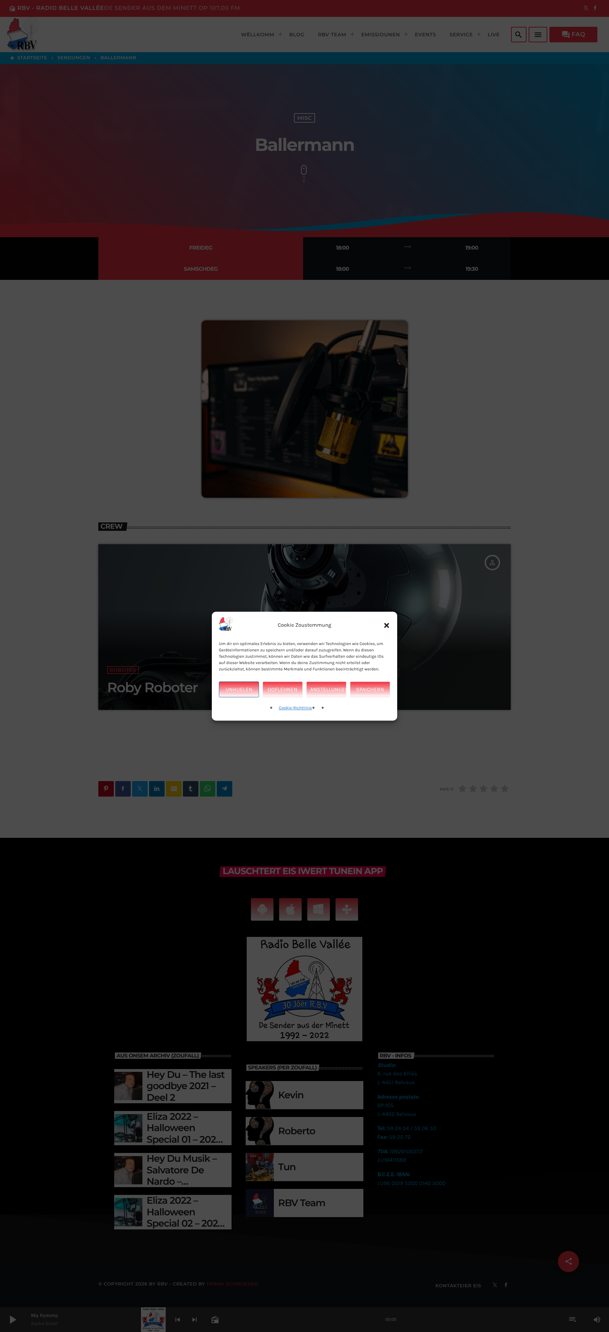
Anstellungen (328, 689)
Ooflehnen (282, 689)
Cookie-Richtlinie (295, 708)
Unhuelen (239, 689)
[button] (386, 625)
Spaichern (370, 689)
